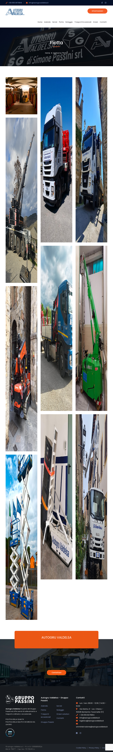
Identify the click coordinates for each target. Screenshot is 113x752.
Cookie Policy (81, 748)
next (31, 82)
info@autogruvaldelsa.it (38, 3)
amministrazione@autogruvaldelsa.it (92, 726)
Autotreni (56, 405)
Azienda (44, 706)
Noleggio (60, 710)
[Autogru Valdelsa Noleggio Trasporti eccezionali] (15, 12)
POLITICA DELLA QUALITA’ (15, 719)
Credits (104, 748)
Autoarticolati (58, 237)
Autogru (20, 277)
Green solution (62, 714)
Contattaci (56, 672)
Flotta (43, 710)
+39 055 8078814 (15, 3)
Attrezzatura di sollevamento (24, 108)
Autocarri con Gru (95, 237)
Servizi (59, 706)
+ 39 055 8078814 (86, 715)
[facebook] (77, 733)
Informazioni (97, 11)
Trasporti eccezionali (46, 715)
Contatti (60, 718)
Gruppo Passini (47, 722)
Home (47, 53)
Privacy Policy (94, 748)
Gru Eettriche (93, 405)
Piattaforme (92, 574)
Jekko (19, 446)
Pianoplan (56, 574)
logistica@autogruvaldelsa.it (91, 721)
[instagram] (80, 733)
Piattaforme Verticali (22, 613)
